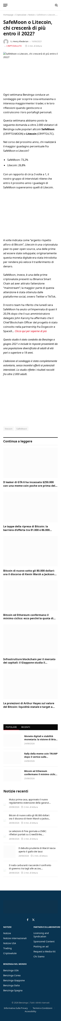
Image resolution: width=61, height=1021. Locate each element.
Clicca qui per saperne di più (31, 331)
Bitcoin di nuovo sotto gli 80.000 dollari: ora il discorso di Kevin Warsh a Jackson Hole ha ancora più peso (29, 574)
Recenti (25, 727)
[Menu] (5, 5)
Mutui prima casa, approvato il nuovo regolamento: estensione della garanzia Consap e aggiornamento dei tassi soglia (29, 804)
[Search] (56, 5)
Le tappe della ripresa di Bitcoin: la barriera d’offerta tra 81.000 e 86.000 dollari (26, 530)
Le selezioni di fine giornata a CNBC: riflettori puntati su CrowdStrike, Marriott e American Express (28, 834)
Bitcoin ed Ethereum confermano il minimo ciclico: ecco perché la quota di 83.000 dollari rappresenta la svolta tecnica (28, 620)
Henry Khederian (20, 41)
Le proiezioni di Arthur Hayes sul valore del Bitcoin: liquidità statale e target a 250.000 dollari (28, 707)
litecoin (8, 428)
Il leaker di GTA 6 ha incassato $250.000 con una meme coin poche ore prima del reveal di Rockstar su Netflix (29, 485)
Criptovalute (20, 14)
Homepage (8, 14)
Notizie (31, 14)
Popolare (11, 727)
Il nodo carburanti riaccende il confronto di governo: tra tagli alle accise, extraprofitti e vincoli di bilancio (30, 868)
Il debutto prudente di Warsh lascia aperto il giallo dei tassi (37, 850)
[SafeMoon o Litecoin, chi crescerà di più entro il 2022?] (30, 69)
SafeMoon (21, 428)
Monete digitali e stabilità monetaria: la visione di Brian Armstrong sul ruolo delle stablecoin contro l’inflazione (40, 741)
